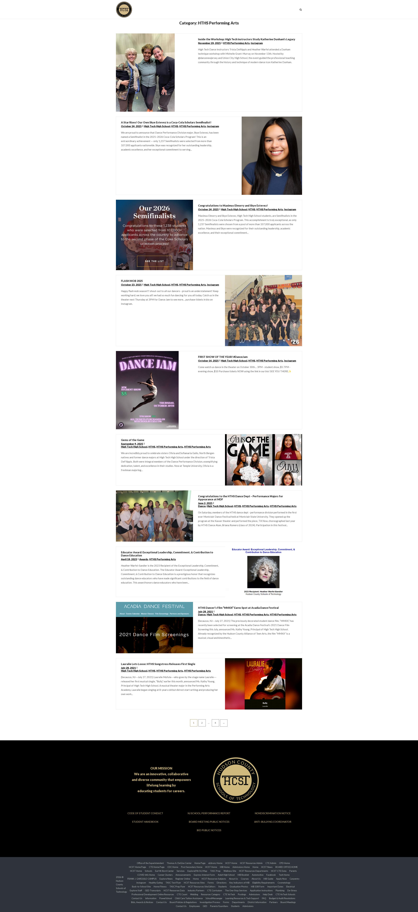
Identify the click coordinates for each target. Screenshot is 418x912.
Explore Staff (136, 890)
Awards (143, 559)
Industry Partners (196, 890)
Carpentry (294, 878)
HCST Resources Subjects (214, 878)
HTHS (174, 126)
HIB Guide (268, 878)
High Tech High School (157, 126)
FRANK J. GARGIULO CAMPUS (142, 878)
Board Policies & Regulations (183, 902)
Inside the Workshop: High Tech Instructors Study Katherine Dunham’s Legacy (246, 39)
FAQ (264, 898)
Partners (273, 902)
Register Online (183, 878)
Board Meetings (288, 902)
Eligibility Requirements (263, 882)
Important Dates (275, 886)
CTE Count (182, 894)
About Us (233, 878)
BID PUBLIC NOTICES (209, 830)
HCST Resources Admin (251, 863)
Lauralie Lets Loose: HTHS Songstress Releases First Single (158, 663)
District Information (257, 902)
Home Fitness (160, 886)
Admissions (254, 894)
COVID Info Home (146, 875)
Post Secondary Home (191, 867)
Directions (221, 882)
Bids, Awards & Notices (142, 902)
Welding (194, 894)
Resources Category (210, 894)
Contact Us (137, 898)
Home (255, 867)
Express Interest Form (204, 875)
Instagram (257, 43)
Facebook (271, 875)
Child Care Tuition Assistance (189, 898)
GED (205, 906)
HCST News (267, 867)
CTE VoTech (229, 894)
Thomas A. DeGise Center (179, 863)
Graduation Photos (239, 886)
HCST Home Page (137, 867)
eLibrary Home (215, 863)
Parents (293, 871)
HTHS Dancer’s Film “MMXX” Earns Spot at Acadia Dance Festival (238, 607)
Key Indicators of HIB (239, 882)
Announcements (183, 875)
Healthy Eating (156, 882)
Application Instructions (261, 890)
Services (181, 871)
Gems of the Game (132, 439)
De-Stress (292, 890)
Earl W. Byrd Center (164, 871)
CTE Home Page (156, 867)
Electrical (290, 886)
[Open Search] (300, 9)
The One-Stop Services (236, 890)
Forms (211, 882)
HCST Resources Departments (253, 871)
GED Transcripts (153, 890)
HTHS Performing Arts (236, 43)
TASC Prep (215, 871)
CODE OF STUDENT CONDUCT (145, 813)
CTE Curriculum (214, 890)
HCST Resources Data (174, 890)
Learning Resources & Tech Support (242, 898)
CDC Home (172, 867)
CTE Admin (270, 863)
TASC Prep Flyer (177, 886)
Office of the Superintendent (150, 863)
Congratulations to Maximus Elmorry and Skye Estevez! (233, 205)
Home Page (199, 863)
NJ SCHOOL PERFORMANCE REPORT (209, 813)
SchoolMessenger (214, 898)
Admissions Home (241, 867)
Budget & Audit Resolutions (282, 898)
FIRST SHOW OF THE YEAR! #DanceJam (223, 356)
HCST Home (231, 863)
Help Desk (268, 894)
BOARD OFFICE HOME (286, 867)
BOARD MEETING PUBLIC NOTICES (209, 821)
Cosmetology (284, 882)
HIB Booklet (243, 875)
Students (222, 886)
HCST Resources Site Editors (201, 886)
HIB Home (225, 867)
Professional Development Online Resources (153, 894)
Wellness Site (230, 871)
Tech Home (284, 875)
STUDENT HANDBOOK (145, 821)
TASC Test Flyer (173, 882)
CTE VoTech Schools (285, 894)
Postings (242, 894)
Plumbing (280, 890)
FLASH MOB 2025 (132, 280)
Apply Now (281, 878)
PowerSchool (165, 898)
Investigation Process (210, 902)
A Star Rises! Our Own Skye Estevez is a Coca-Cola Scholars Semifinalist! (166, 122)
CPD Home (284, 863)
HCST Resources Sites (194, 882)
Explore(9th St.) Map (197, 871)
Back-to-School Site (141, 886)
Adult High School (226, 875)
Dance (202, 506)
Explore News (166, 878)
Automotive (257, 875)
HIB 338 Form (257, 886)
